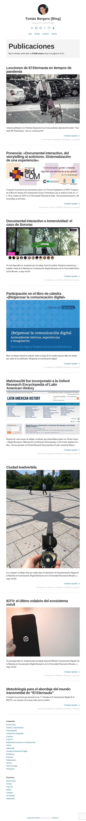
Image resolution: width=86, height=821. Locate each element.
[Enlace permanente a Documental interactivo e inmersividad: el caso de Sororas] (43, 262)
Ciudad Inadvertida (21, 467)
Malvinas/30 (10, 798)
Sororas (52, 207)
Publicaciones (48, 139)
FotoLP (8, 745)
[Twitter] (32, 27)
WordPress (55, 818)
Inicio (30, 34)
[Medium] (53, 27)
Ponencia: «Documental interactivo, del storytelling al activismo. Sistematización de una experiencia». (38, 156)
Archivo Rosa (11, 725)
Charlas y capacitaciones (15, 727)
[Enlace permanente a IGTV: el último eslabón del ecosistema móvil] (43, 658)
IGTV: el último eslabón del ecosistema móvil (37, 602)
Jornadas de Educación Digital (16, 751)
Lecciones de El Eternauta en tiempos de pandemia (38, 69)
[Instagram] (49, 27)
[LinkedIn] (40, 27)
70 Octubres (10, 795)
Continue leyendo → (72, 135)
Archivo (54, 34)
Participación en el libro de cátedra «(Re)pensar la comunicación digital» (35, 295)
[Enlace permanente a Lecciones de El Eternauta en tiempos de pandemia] (43, 124)
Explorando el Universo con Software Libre (20, 742)
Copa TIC (9, 739)
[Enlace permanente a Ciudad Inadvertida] (43, 569)
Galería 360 (10, 748)
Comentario (76, 207)
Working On (51, 587)
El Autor (37, 34)
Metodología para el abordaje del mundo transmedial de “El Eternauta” (38, 691)
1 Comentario (76, 139)
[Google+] (45, 27)
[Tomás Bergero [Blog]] (43, 15)
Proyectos (42, 453)
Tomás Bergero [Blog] (43, 19)
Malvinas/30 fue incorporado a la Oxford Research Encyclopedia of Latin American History (38, 384)
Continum (42, 709)
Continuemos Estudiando (14, 733)
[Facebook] (36, 27)
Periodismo (10, 754)
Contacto (46, 34)
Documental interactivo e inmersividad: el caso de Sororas (39, 222)
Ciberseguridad (11, 730)
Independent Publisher (33, 818)
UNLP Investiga (11, 766)
